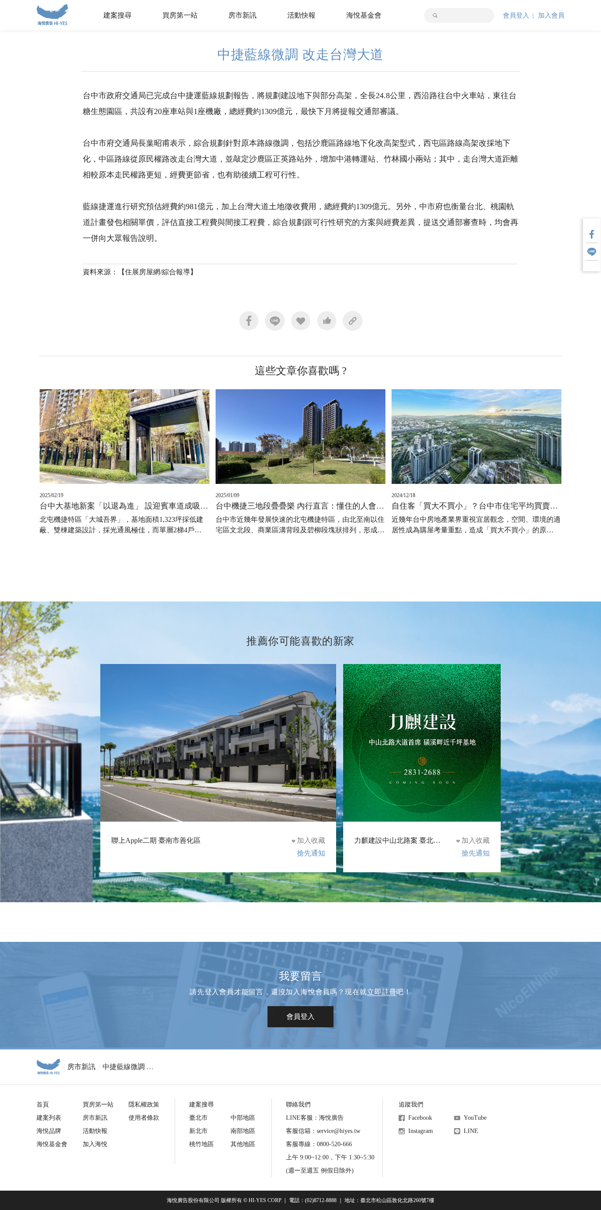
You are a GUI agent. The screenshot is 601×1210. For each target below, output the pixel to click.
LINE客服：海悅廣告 (315, 1117)
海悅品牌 (49, 1131)
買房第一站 (180, 15)
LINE (471, 1131)
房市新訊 (242, 15)
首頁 (43, 1104)
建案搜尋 (117, 15)
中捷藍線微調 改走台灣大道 (146, 1066)
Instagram (420, 1131)
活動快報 (301, 15)
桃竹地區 (201, 1144)
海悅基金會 (363, 15)
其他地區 (243, 1144)
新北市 (198, 1131)
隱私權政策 (143, 1104)
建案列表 (49, 1117)
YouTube (475, 1117)
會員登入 (516, 15)
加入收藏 (311, 840)
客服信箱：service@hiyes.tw (323, 1131)
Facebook (420, 1117)
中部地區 (243, 1117)
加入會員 (551, 15)
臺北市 (198, 1117)
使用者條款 (143, 1117)
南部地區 (243, 1131)
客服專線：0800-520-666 (319, 1144)
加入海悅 (95, 1144)
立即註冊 (381, 992)
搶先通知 (311, 853)
